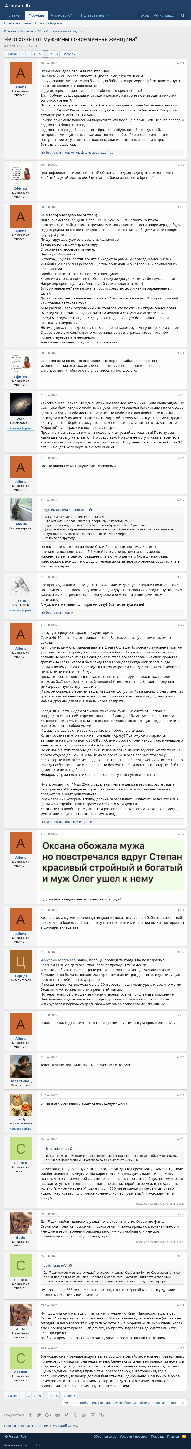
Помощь (157, 1436)
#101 (180, 63)
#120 (180, 1348)
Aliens (20, 87)
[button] (75, 15)
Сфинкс (21, 188)
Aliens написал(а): (56, 1149)
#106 (180, 458)
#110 (180, 834)
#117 (180, 1214)
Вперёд (68, 54)
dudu (20, 1237)
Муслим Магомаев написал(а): (66, 510)
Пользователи (93, 15)
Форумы (36, 15)
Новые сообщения (17, 23)
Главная (14, 15)
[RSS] (184, 1436)
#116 (180, 1139)
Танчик (20, 524)
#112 (180, 952)
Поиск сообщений (48, 23)
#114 (180, 1057)
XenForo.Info (33, 1445)
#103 (180, 207)
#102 (180, 165)
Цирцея (21, 975)
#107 (180, 500)
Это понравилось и (69, 822)
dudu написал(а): (56, 1265)
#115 (180, 1095)
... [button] (28, 54)
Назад (12, 54)
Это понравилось (60, 613)
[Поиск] (183, 15)
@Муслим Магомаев (58, 960)
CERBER (20, 1163)
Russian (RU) (17, 1436)
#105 (180, 395)
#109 (180, 625)
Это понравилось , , (79, 153)
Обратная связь (105, 1436)
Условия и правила (133, 1436)
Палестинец (21, 1080)
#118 (180, 1256)
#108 (180, 577)
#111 (180, 910)
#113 (180, 1015)
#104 (180, 353)
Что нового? (61, 15)
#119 (180, 1305)
